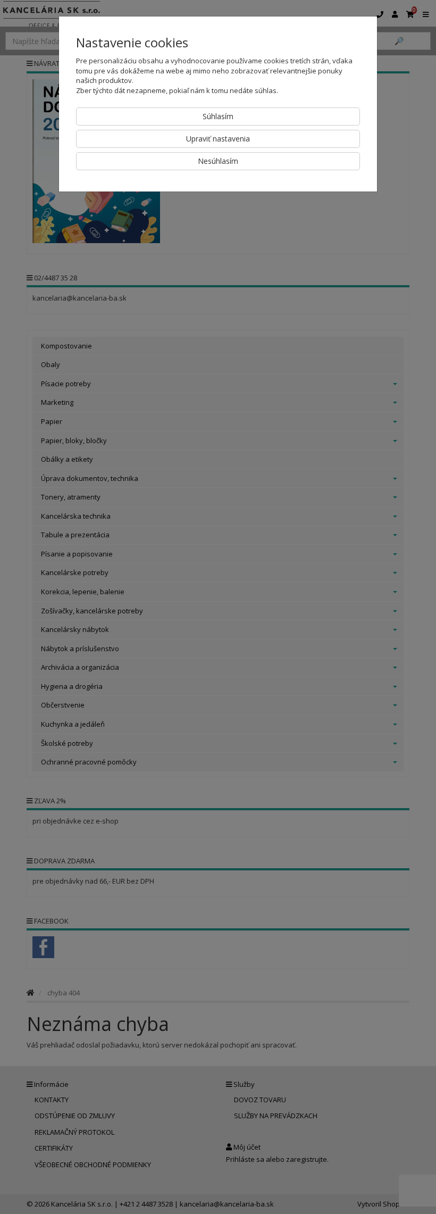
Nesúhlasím (218, 161)
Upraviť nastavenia (218, 139)
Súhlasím (218, 116)
